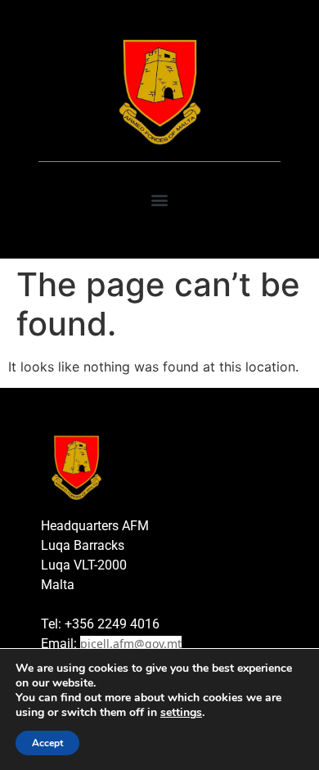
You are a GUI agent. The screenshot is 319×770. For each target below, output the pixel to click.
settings (181, 712)
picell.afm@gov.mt (131, 643)
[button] (159, 200)
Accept (47, 743)
